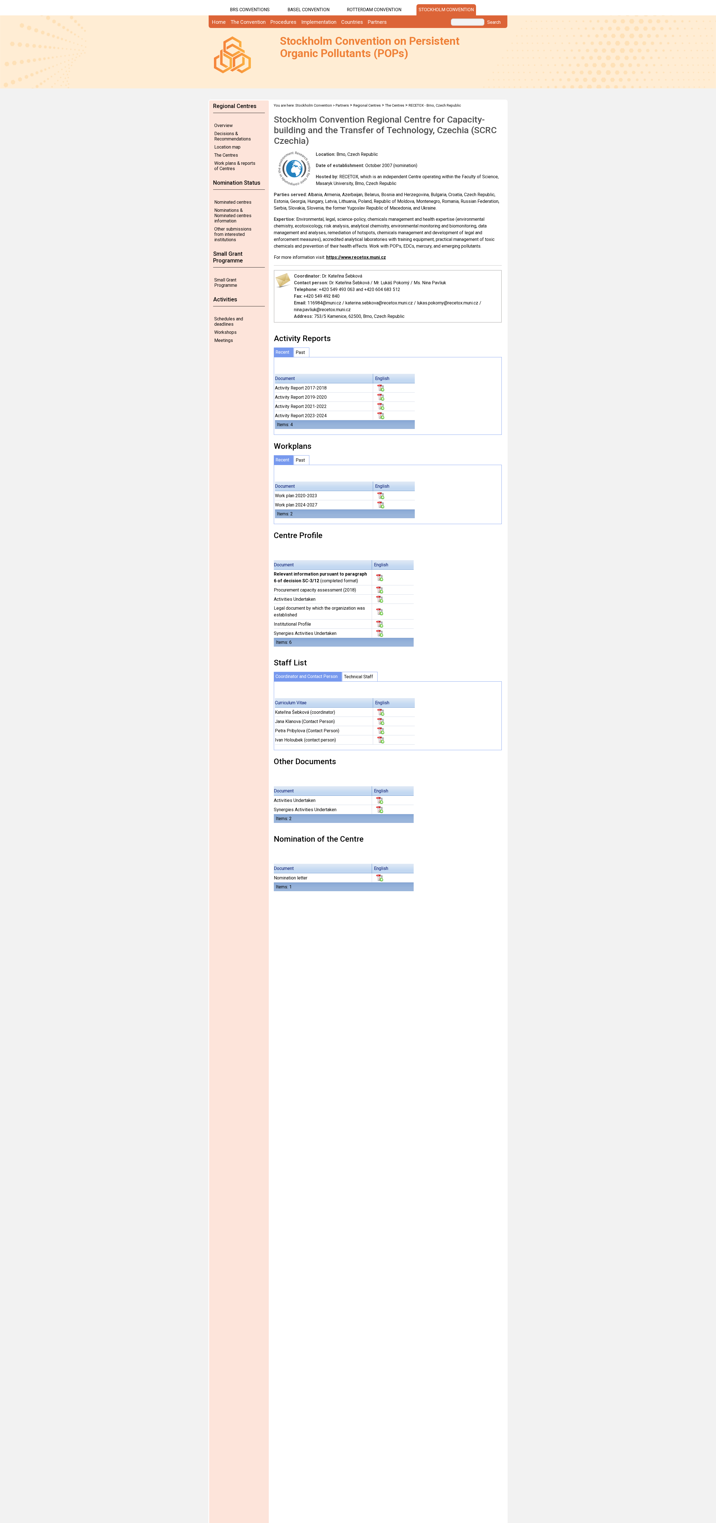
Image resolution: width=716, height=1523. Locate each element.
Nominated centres (232, 202)
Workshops (225, 332)
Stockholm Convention (446, 9)
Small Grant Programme (225, 282)
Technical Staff (358, 676)
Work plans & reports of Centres (234, 166)
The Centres (226, 155)
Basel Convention (308, 9)
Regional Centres (367, 105)
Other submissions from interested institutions (232, 234)
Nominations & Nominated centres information (232, 216)
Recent (282, 352)
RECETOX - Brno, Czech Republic (435, 105)
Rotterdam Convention (374, 9)
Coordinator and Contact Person (306, 676)
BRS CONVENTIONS (250, 9)
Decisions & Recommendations (232, 136)
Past (300, 352)
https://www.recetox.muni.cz (356, 257)
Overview (223, 125)
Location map (227, 147)
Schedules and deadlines (228, 321)
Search (494, 22)
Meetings (223, 340)
